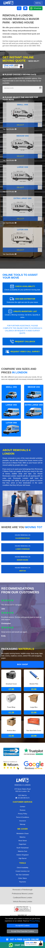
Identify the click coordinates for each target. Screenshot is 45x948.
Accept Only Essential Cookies (22, 931)
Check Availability (22, 867)
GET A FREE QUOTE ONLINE (24, 939)
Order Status (22, 878)
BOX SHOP (22, 664)
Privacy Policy (35, 921)
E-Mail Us (23, 795)
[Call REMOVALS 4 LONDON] (25, 8)
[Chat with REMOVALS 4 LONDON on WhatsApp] (12, 945)
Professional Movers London (22, 893)
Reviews (22, 810)
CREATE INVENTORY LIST (22, 314)
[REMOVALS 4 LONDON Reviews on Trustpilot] (34, 752)
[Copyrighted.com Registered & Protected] (22, 909)
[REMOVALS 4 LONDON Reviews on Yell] (11, 765)
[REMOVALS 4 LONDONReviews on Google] (34, 765)
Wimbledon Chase (22, 833)
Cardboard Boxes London (22, 897)
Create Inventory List (22, 871)
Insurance (22, 821)
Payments (22, 882)
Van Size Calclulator (22, 874)
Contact (22, 806)
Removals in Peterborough (22, 890)
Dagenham (22, 844)
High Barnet (22, 858)
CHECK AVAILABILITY (22, 288)
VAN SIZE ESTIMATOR (22, 300)
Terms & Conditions (22, 817)
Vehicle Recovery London (22, 901)
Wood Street (22, 840)
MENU (38, 3)
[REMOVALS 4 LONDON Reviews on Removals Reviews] (11, 752)
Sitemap (22, 824)
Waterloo (22, 837)
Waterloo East (22, 851)
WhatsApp (37, 8)
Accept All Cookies (22, 925)
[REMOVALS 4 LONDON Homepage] (9, 3)
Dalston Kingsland (22, 855)
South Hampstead (22, 848)
